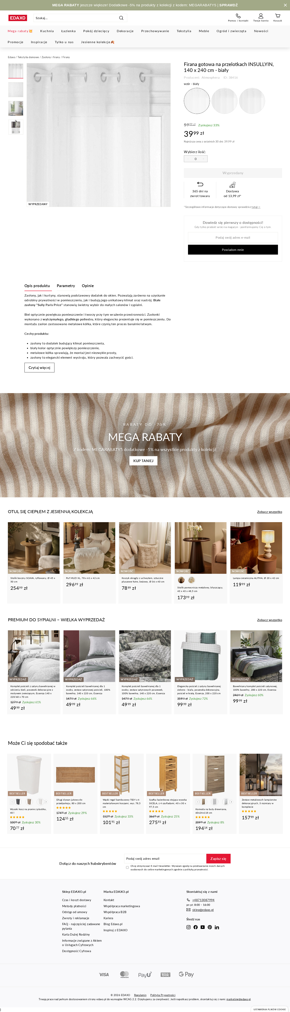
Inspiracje (39, 42)
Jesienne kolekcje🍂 (98, 42)
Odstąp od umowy (74, 912)
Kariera (108, 918)
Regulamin (140, 995)
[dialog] (269, 1009)
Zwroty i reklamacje (75, 918)
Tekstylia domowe (28, 57)
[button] (17, 817)
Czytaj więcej (39, 367)
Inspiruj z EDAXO (115, 930)
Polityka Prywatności (162, 995)
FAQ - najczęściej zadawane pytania (81, 926)
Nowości (261, 31)
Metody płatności (74, 906)
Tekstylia (184, 31)
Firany (66, 57)
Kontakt (109, 900)
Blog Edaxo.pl (113, 924)
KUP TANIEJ (143, 461)
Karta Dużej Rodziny (76, 934)
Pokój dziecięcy (96, 31)
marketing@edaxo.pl (238, 999)
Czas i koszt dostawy (76, 900)
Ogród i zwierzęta (231, 31)
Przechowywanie (155, 31)
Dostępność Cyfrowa (76, 951)
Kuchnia (47, 31)
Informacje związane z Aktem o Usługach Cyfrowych (82, 943)
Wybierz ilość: (195, 152)
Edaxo (11, 57)
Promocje (15, 42)
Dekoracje (125, 31)
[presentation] (46, 801)
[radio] (197, 101)
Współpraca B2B (115, 912)
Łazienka (68, 31)
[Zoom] (98, 135)
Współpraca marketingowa (122, 906)
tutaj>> (256, 206)
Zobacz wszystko (269, 511)
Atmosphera (210, 77)
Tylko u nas (64, 42)
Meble (204, 31)
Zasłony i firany (51, 57)
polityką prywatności (196, 869)
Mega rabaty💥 (20, 31)
